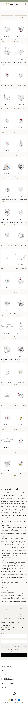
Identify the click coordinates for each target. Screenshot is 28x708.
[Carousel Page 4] (8, 36)
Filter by (21, 17)
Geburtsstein (13, 13)
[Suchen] (25, 8)
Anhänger (7, 13)
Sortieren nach (7, 17)
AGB (5, 702)
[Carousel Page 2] (6, 36)
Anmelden (14, 655)
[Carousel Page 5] (22, 36)
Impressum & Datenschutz (13, 702)
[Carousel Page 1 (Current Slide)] (4, 36)
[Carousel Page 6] (10, 219)
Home (2, 13)
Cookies (22, 702)
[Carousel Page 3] (7, 36)
